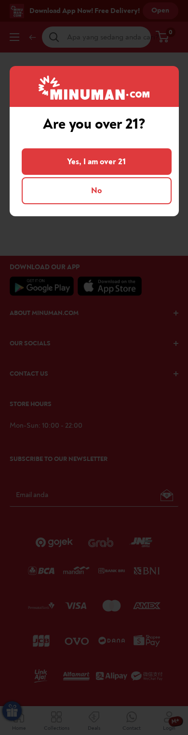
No (96, 190)
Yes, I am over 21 (96, 162)
